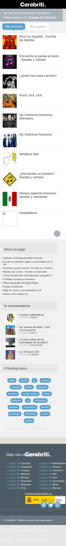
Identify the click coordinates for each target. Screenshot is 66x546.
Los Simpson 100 (29, 351)
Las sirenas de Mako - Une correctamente (34, 329)
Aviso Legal (39, 539)
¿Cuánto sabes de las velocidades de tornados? (33, 341)
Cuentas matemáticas (31, 314)
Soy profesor (7, 529)
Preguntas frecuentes (32, 529)
